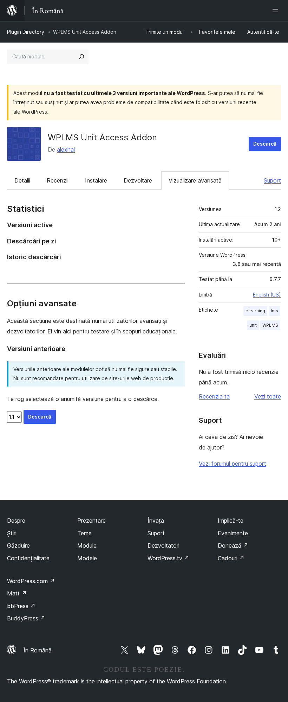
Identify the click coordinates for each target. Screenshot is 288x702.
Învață (156, 520)
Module (87, 545)
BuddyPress (26, 618)
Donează (233, 545)
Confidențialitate (28, 558)
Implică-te (230, 520)
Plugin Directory (25, 32)
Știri (12, 533)
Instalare (96, 180)
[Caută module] (81, 57)
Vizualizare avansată (195, 180)
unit (253, 325)
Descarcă (264, 144)
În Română (38, 650)
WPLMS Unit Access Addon (102, 137)
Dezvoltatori (163, 545)
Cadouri (231, 558)
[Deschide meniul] (277, 10)
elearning (255, 310)
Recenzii (57, 180)
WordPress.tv (168, 558)
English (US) (267, 295)
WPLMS (270, 325)
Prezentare (91, 520)
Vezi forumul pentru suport (232, 463)
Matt (17, 593)
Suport (272, 180)
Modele (87, 558)
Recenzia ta (214, 396)
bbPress (21, 606)
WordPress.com (31, 581)
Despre (16, 520)
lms (274, 310)
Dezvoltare (138, 180)
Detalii (22, 180)
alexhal (66, 149)
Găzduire (18, 545)
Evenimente (233, 533)
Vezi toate (267, 396)
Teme (84, 533)
